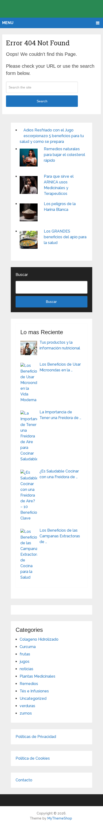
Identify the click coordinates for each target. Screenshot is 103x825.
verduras (27, 706)
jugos (24, 661)
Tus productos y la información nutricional (60, 345)
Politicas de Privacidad (36, 736)
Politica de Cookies (33, 758)
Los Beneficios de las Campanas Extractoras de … (60, 536)
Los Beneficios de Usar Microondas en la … (60, 367)
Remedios (29, 683)
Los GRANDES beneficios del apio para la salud (65, 237)
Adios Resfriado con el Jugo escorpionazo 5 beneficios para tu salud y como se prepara (52, 136)
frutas (25, 654)
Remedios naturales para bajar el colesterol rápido (64, 155)
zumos (26, 713)
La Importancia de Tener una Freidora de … (60, 415)
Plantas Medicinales (37, 676)
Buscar (22, 274)
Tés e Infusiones (34, 691)
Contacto (24, 780)
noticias (26, 669)
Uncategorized (33, 698)
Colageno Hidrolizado (39, 639)
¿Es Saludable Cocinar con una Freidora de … (59, 474)
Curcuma (28, 646)
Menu (7, 23)
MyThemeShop (59, 818)
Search (42, 101)
